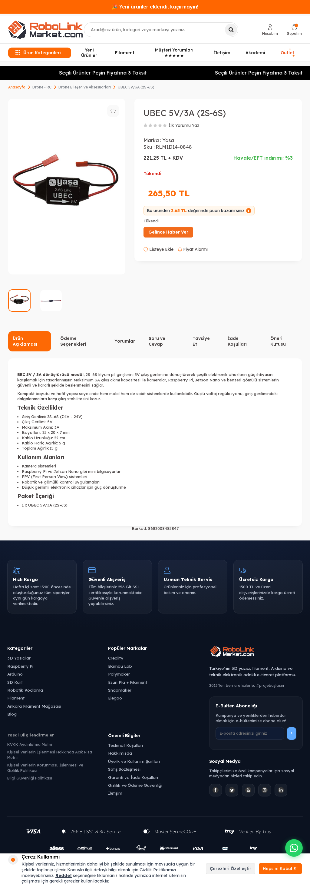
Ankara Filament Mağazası (34, 706)
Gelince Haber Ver (168, 232)
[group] (66, 187)
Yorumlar (124, 341)
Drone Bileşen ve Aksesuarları (84, 87)
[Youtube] (248, 790)
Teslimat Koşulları (125, 745)
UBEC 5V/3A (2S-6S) (136, 87)
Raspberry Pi (20, 666)
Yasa (168, 140)
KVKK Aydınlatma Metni (29, 744)
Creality (115, 657)
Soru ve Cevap (157, 341)
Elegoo (115, 697)
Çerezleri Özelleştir (230, 868)
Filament (124, 52)
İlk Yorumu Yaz (184, 125)
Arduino (15, 673)
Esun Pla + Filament (127, 682)
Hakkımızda (120, 753)
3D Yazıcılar (19, 657)
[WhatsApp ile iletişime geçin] (294, 848)
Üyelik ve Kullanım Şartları (134, 761)
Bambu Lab (120, 666)
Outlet (288, 52)
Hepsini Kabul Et (280, 868)
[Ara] (231, 30)
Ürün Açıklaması (25, 341)
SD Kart (15, 682)
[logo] (45, 30)
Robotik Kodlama (25, 690)
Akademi (255, 52)
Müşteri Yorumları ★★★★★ (174, 52)
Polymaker (119, 673)
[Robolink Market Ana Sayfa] (256, 652)
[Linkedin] (281, 790)
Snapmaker (119, 690)
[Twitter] (232, 790)
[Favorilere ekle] (113, 111)
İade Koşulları (237, 341)
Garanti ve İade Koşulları (133, 777)
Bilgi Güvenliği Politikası (29, 778)
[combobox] (161, 29)
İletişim (222, 52)
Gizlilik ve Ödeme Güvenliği (135, 785)
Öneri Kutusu (278, 341)
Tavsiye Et (201, 341)
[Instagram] (264, 790)
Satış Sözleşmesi (124, 769)
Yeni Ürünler (89, 52)
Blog (12, 713)
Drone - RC (41, 87)
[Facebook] (215, 790)
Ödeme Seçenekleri (73, 341)
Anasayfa (16, 87)
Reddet (63, 875)
